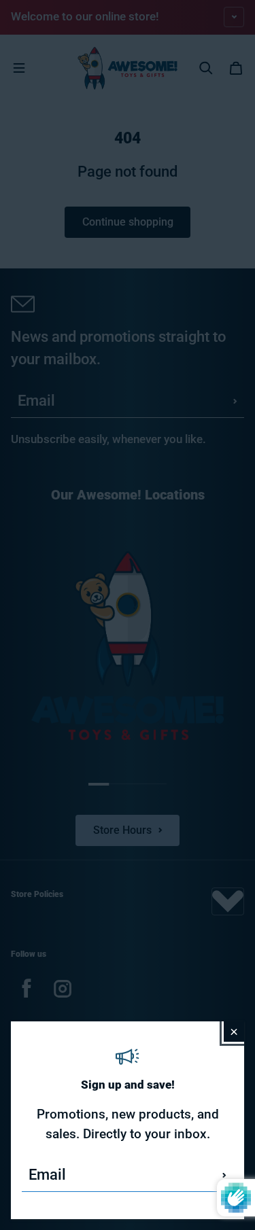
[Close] (234, 1031)
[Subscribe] (224, 1175)
